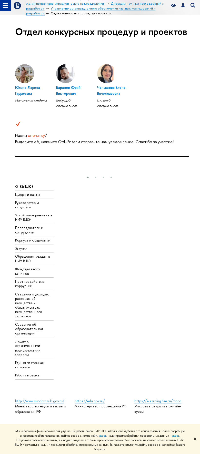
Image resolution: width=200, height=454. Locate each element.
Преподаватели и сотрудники (29, 229)
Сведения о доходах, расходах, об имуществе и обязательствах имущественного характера (32, 305)
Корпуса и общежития (32, 240)
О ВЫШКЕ (24, 186)
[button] (88, 177)
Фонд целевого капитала (27, 271)
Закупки (21, 248)
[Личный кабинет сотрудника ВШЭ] (183, 5)
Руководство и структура (27, 204)
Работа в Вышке (27, 375)
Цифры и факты (27, 194)
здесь (102, 436)
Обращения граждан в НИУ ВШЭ (32, 258)
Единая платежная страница (29, 364)
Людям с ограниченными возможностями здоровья (27, 348)
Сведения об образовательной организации (29, 328)
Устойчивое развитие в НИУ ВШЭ (33, 217)
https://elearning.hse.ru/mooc (157, 401)
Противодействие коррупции (30, 283)
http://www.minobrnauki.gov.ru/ (39, 401)
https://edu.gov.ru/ (90, 401)
